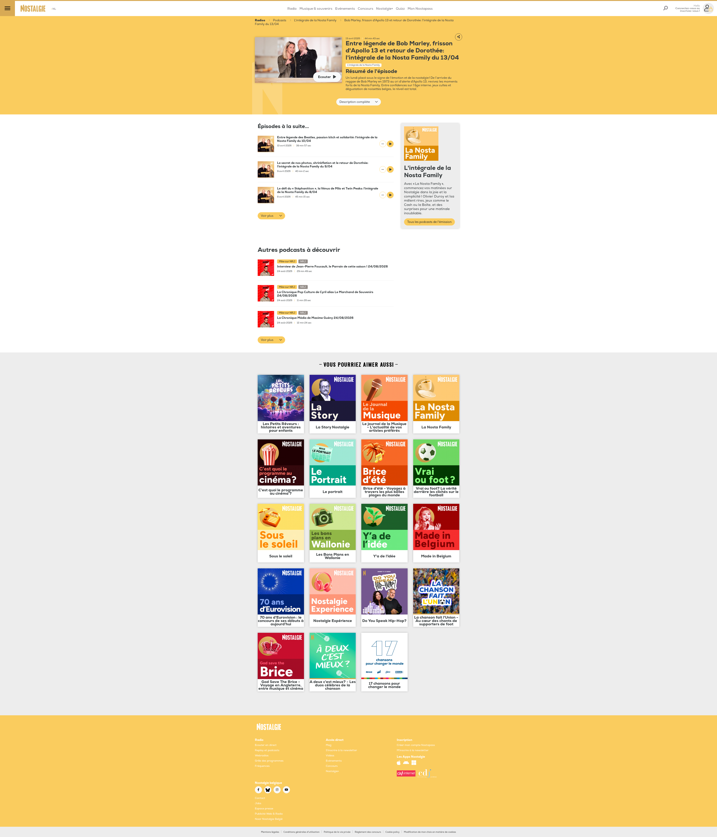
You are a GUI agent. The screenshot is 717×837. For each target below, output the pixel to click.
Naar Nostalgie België (269, 819)
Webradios (262, 755)
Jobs (258, 803)
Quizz (400, 9)
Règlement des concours (368, 832)
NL (53, 8)
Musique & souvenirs (315, 9)
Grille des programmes (269, 760)
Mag (328, 745)
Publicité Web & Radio (269, 813)
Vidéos (330, 755)
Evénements (345, 9)
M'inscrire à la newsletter (413, 750)
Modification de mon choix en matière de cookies (430, 832)
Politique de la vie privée (337, 832)
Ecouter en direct (266, 745)
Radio (292, 9)
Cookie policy (392, 832)
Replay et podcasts (267, 750)
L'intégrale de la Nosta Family (315, 20)
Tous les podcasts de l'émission (429, 222)
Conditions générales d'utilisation (301, 832)
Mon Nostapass (420, 9)
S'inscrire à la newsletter (341, 750)
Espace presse (264, 808)
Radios (260, 20)
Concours (365, 9)
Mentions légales (270, 832)
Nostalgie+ (384, 9)
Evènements (334, 760)
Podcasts (279, 20)
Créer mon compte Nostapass (416, 745)
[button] (358, 101)
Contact (260, 798)
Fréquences (262, 766)
